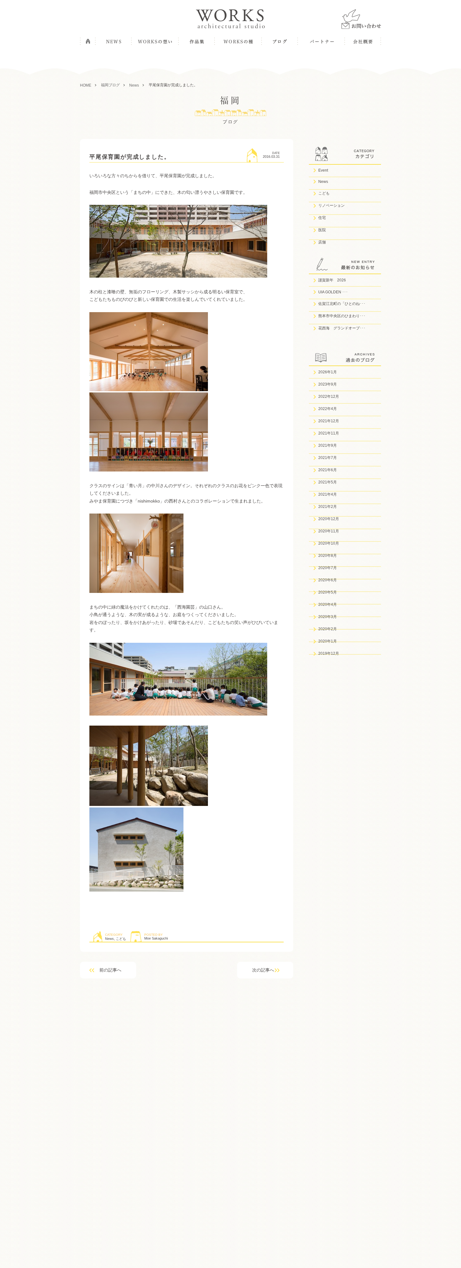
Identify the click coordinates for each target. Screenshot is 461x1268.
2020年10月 (328, 543)
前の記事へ (110, 969)
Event (323, 170)
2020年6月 (327, 580)
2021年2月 (327, 506)
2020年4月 (327, 604)
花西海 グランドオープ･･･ (341, 328)
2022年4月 (327, 409)
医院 (322, 230)
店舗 (322, 242)
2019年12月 (328, 653)
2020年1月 (327, 641)
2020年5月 (327, 592)
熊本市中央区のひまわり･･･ (341, 316)
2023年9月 (327, 384)
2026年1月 (327, 372)
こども (121, 938)
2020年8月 (327, 555)
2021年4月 (327, 494)
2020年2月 (327, 629)
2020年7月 (327, 568)
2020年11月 (328, 531)
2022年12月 (328, 396)
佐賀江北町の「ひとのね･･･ (341, 303)
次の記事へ (263, 969)
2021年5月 (327, 482)
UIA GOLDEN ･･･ (333, 292)
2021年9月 (327, 445)
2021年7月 (327, 458)
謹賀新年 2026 (332, 280)
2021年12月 (328, 421)
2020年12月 (328, 519)
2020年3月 (327, 617)
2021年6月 (327, 470)
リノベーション (331, 205)
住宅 (322, 218)
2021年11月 (328, 433)
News (109, 938)
